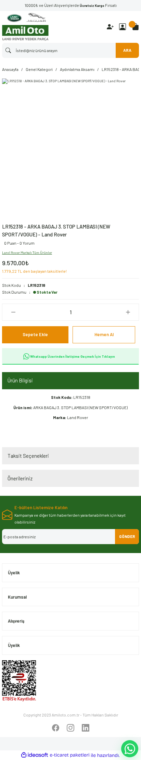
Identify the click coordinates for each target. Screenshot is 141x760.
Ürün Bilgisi (20, 380)
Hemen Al (104, 334)
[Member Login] (122, 26)
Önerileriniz (20, 478)
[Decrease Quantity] (13, 312)
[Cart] (135, 26)
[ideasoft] (34, 755)
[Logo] (25, 27)
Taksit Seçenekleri (28, 456)
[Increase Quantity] (127, 312)
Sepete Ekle (35, 334)
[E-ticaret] (70, 755)
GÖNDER (127, 536)
